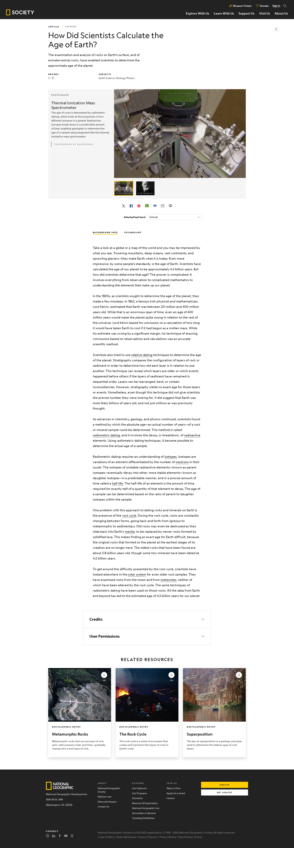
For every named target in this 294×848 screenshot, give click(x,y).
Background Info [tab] (105, 232)
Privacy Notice (168, 837)
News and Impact (107, 801)
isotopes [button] (170, 456)
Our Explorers (139, 788)
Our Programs (139, 793)
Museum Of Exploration (145, 803)
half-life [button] (117, 483)
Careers (170, 798)
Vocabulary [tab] (133, 232)
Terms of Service (148, 837)
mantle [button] (130, 531)
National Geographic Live (145, 808)
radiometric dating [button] (106, 435)
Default (153, 217)
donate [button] (224, 785)
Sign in (276, 6)
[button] (147, 619)
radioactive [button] (192, 435)
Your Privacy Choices (190, 837)
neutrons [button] (182, 462)
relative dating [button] (141, 355)
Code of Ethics (106, 837)
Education (137, 798)
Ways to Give (173, 788)
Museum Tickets (242, 5)
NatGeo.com (104, 796)
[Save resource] (276, 29)
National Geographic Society (109, 790)
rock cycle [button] (129, 515)
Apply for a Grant (175, 793)
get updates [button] (224, 792)
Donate (264, 5)
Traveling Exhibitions (143, 817)
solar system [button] (137, 574)
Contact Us (103, 806)
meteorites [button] (168, 580)
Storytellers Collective (144, 813)
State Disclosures (126, 837)
